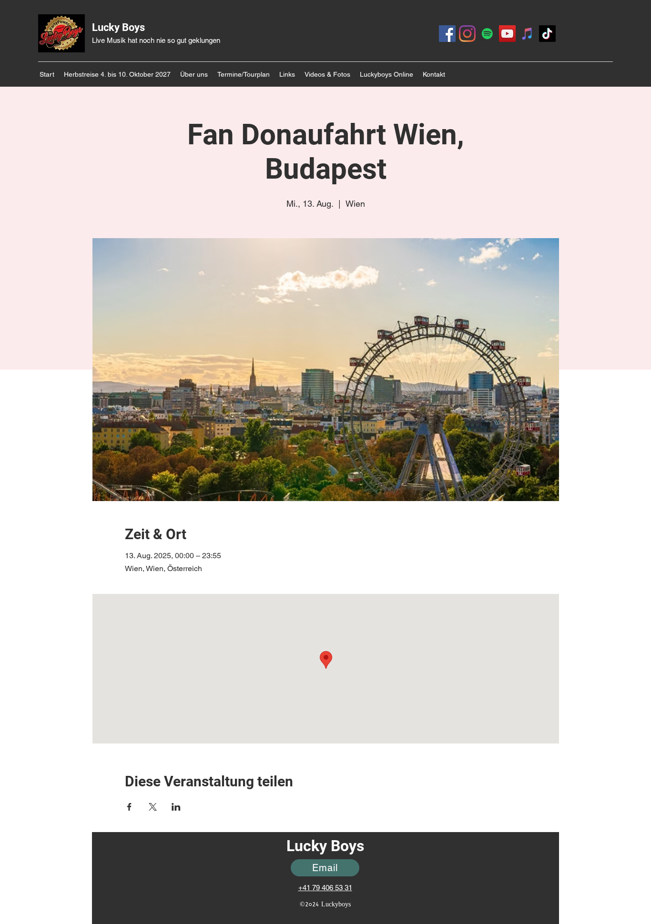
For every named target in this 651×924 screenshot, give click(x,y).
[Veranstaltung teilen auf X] (152, 807)
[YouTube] (507, 33)
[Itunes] (527, 33)
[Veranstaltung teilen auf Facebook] (129, 807)
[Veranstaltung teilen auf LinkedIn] (176, 807)
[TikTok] (547, 33)
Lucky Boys (118, 27)
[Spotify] (487, 33)
